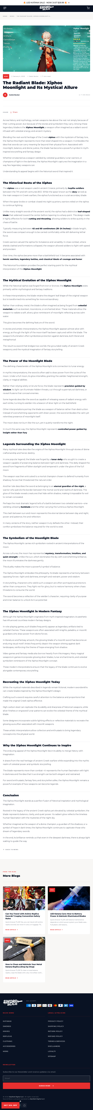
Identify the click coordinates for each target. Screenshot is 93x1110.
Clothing (7, 1041)
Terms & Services (56, 1041)
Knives (6, 1031)
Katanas (7, 1021)
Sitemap (52, 1056)
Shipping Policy (56, 1026)
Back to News (12, 849)
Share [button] (15, 112)
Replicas (7, 1036)
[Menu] (4, 8)
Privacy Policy (55, 1021)
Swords (7, 1026)
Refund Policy (55, 1036)
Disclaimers (54, 1046)
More (5, 1051)
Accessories (9, 1046)
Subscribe (44, 1086)
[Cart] (88, 8)
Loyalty (52, 1051)
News (12, 16)
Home (5, 16)
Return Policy (55, 1031)
